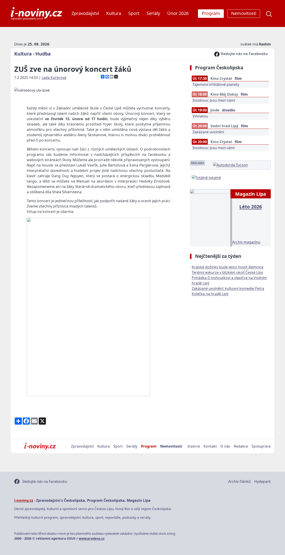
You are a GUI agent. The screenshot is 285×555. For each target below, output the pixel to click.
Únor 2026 (178, 13)
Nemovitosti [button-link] (243, 13)
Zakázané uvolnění (208, 132)
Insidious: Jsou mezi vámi (214, 147)
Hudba (43, 54)
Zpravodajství (85, 13)
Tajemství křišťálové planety (216, 84)
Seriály (153, 13)
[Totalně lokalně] (206, 177)
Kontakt (210, 446)
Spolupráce (261, 446)
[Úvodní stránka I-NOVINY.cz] (39, 446)
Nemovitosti (171, 446)
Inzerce (193, 446)
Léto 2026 (250, 206)
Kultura (113, 13)
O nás (225, 446)
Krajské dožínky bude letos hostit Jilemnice (227, 267)
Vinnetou (200, 116)
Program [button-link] (211, 13)
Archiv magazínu (246, 242)
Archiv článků (239, 481)
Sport (133, 13)
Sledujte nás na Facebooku (244, 53)
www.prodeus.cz (91, 538)
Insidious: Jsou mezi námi (214, 100)
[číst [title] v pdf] (210, 217)
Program (149, 446)
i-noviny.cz (23, 500)
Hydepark (262, 481)
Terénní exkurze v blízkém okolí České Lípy (227, 272)
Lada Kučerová (54, 77)
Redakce (241, 446)
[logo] (36, 13)
